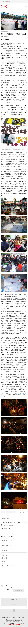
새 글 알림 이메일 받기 (10, 588)
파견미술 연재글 (4, 31)
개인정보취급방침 (12, 624)
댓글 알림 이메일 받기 (4, 586)
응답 (25, 522)
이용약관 (18, 624)
